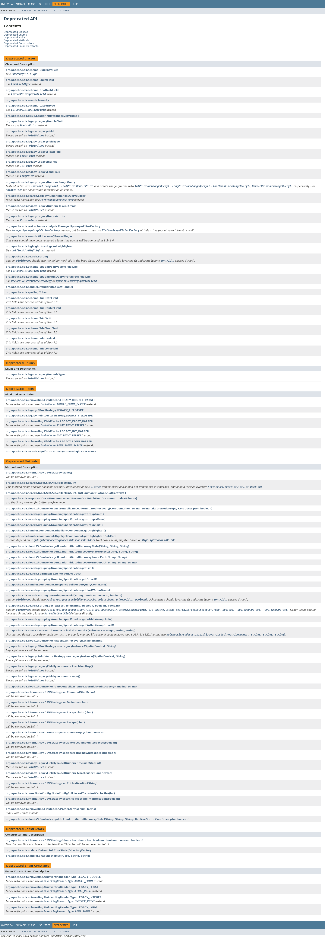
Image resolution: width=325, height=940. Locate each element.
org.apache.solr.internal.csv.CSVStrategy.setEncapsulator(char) (49, 712)
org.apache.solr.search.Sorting (27, 256)
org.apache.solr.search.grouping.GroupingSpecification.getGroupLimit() (55, 514)
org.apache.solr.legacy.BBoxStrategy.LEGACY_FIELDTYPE (45, 410)
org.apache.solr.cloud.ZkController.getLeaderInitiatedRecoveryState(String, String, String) (67, 546)
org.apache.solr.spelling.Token (26, 292)
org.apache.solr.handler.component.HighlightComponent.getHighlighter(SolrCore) (62, 536)
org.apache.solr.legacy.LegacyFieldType (33, 141)
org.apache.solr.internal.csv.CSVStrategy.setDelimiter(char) (47, 702)
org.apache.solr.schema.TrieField (28, 318)
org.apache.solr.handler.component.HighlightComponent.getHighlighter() (56, 530)
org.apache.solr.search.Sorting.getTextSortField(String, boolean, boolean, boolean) (63, 605)
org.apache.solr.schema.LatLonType (30, 105)
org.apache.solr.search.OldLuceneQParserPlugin (39, 236)
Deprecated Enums (15, 34)
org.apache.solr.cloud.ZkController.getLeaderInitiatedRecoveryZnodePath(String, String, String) (71, 562)
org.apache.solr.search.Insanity (27, 100)
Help (74, 4)
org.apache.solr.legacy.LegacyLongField (33, 171)
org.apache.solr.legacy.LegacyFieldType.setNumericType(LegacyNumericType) (59, 773)
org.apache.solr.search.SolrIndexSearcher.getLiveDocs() (44, 573)
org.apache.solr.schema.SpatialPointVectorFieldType (42, 266)
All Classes (61, 10)
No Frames (40, 10)
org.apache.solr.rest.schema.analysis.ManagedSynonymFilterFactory (53, 226)
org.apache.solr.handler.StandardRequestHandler (39, 286)
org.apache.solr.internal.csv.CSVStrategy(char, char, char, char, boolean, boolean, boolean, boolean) (74, 840)
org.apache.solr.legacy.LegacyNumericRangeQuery (40, 182)
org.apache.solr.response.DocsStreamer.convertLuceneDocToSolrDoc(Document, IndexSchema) (71, 498)
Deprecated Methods (16, 40)
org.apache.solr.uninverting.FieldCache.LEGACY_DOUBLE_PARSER (51, 400)
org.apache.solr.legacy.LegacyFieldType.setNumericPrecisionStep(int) (53, 763)
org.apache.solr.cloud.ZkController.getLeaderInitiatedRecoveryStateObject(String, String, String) (72, 551)
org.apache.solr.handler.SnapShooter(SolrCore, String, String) (48, 855)
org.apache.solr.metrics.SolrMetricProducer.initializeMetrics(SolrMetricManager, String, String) (70, 630)
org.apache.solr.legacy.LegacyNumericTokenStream (41, 206)
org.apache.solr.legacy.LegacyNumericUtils (35, 216)
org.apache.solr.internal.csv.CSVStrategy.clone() (39, 472)
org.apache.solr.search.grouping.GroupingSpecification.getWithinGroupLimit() (59, 619)
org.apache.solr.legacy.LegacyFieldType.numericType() (43, 676)
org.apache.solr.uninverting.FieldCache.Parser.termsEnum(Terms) (51, 809)
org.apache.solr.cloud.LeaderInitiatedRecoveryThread (42, 115)
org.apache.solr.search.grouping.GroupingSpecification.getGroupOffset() (56, 519)
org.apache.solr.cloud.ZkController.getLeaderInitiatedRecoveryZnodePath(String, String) (66, 557)
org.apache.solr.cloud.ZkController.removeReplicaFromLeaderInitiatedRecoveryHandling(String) (71, 686)
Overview (7, 4)
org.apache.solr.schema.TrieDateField (32, 298)
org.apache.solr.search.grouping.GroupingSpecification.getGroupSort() (54, 525)
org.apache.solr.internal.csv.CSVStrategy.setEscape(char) (45, 722)
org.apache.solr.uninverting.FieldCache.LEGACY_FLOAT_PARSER (49, 421)
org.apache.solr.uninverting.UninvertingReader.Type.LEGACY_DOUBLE (53, 876)
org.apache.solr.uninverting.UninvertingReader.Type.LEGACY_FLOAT (52, 887)
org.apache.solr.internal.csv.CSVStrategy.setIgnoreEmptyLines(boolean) (55, 732)
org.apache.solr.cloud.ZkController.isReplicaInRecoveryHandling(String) (54, 640)
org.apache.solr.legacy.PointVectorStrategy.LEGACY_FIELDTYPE (49, 415)
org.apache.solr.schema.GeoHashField (32, 90)
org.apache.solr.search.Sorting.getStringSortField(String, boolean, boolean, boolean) (64, 595)
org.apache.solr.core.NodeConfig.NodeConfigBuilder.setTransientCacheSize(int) (60, 793)
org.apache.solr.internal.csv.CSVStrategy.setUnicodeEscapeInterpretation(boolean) (63, 798)
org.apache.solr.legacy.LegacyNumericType (35, 374)
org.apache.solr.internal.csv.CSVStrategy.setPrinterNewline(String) (51, 783)
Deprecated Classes (16, 31)
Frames (26, 10)
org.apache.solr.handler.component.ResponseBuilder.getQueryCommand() (56, 584)
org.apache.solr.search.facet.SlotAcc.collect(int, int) (41, 482)
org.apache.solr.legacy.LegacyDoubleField (34, 121)
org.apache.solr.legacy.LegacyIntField (31, 161)
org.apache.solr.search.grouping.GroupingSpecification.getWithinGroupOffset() (60, 625)
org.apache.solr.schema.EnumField (30, 79)
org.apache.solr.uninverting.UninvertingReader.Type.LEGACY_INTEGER (54, 897)
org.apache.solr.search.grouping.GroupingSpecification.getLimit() (51, 568)
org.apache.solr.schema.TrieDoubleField (33, 308)
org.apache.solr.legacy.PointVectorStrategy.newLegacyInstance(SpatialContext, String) (65, 656)
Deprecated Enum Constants (21, 46)
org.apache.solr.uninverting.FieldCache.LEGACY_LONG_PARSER (49, 441)
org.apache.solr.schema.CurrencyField (32, 70)
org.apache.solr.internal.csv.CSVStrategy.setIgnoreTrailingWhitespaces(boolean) (61, 752)
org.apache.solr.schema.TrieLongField (32, 348)
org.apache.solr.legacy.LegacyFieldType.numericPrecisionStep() (49, 666)
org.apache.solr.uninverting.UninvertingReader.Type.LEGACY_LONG (51, 907)
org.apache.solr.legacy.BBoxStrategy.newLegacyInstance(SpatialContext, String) (61, 646)
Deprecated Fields (15, 37)
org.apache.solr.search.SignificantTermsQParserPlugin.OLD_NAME (51, 451)
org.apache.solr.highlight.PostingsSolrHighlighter (39, 246)
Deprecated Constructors (19, 43)
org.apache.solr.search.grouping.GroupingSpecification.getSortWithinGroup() (58, 590)
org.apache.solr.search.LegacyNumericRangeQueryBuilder (45, 195)
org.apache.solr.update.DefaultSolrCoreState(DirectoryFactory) (49, 850)
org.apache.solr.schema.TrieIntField (30, 338)
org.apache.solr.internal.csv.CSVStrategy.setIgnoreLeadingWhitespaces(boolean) (61, 742)
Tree (47, 4)
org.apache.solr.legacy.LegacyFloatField (33, 151)
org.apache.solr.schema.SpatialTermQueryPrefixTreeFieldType (48, 276)
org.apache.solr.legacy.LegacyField (30, 131)
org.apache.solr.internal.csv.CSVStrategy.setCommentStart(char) (50, 692)
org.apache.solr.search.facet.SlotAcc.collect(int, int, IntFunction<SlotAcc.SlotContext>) (66, 493)
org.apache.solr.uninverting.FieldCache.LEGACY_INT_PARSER (47, 431)
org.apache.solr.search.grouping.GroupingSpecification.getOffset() (51, 579)
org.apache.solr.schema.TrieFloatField (32, 328)
